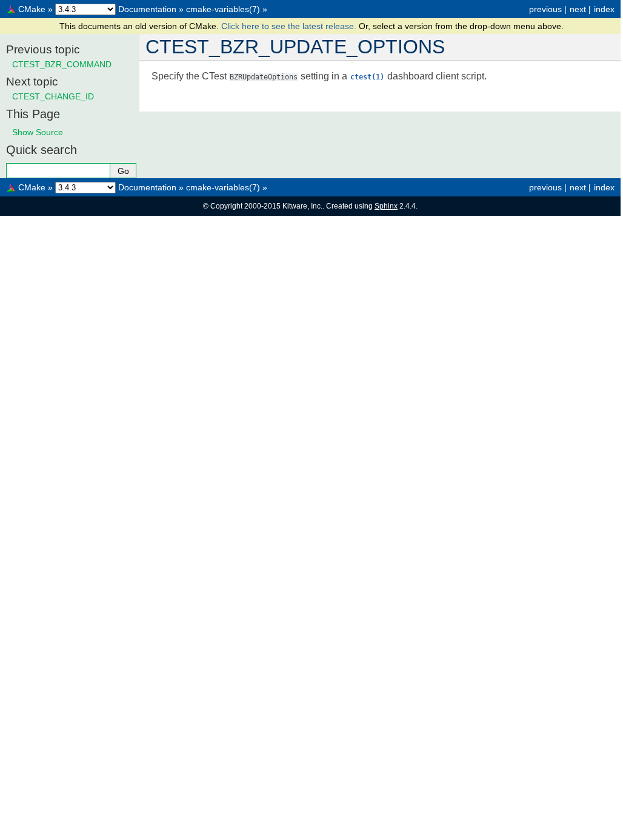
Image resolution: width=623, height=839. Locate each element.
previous (545, 9)
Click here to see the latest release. (290, 26)
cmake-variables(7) (223, 9)
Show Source (37, 132)
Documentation (147, 9)
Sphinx (386, 206)
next (578, 9)
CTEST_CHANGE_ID (53, 96)
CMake (31, 9)
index (604, 9)
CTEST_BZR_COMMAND (62, 64)
